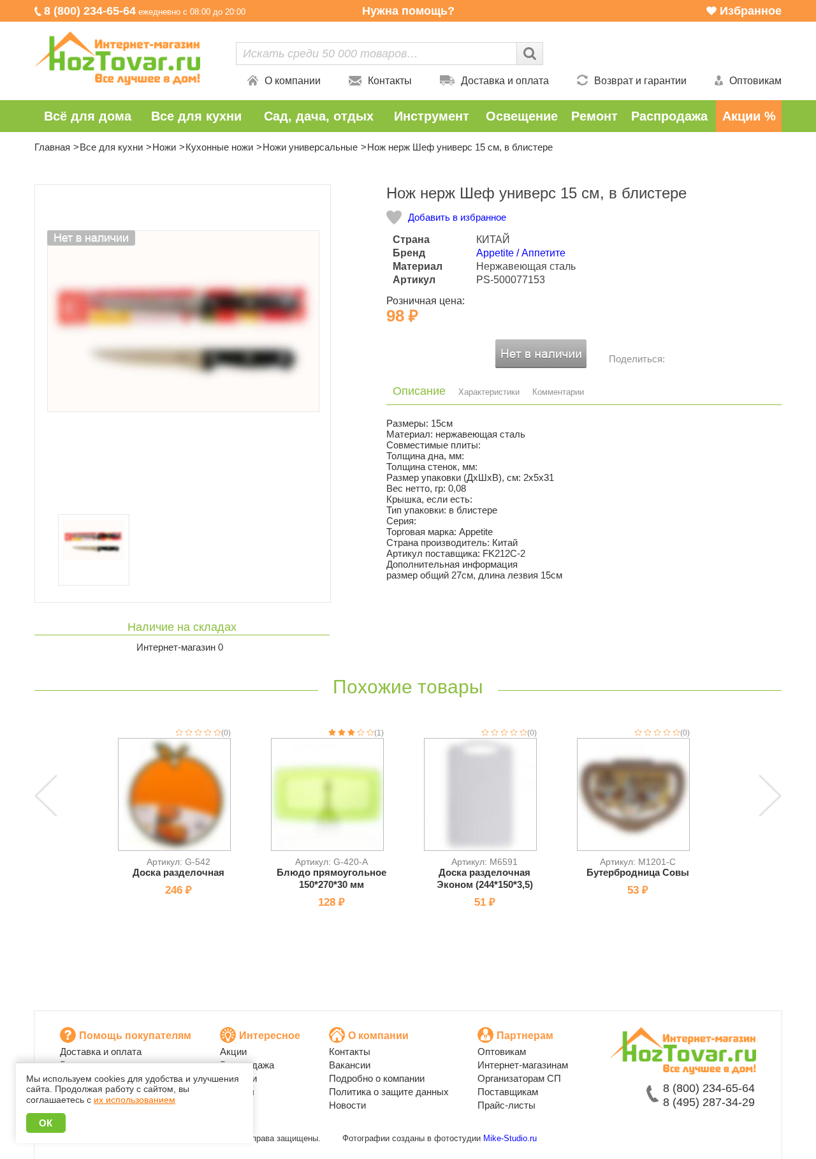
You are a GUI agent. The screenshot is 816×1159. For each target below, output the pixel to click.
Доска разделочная (178, 872)
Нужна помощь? (408, 10)
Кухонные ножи (219, 147)
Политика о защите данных (389, 1091)
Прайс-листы (506, 1105)
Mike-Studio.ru (510, 1138)
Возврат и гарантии (640, 80)
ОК (46, 1123)
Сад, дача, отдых (319, 116)
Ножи (164, 147)
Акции (233, 1051)
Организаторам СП (519, 1078)
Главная (52, 147)
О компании (293, 80)
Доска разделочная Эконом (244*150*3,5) (485, 878)
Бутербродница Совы (637, 872)
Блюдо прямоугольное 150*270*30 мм (331, 878)
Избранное (751, 10)
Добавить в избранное (457, 217)
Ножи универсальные (310, 147)
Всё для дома (87, 116)
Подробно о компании (377, 1078)
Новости (347, 1105)
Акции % (749, 116)
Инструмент (431, 116)
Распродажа (669, 116)
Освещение (522, 116)
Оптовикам (755, 80)
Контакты (390, 80)
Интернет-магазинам (522, 1064)
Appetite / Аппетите (520, 252)
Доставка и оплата (505, 80)
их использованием (134, 1100)
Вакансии (349, 1064)
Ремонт (594, 116)
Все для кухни (196, 116)
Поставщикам (507, 1091)
